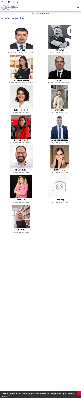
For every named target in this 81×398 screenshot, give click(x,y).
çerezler (4, 396)
